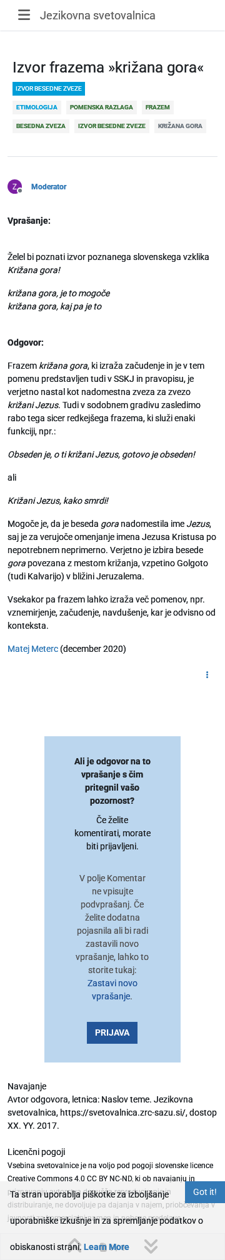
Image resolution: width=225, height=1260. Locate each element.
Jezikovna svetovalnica (98, 15)
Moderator (48, 186)
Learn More (106, 1247)
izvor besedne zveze (49, 88)
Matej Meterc (33, 649)
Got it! (205, 1192)
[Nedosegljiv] (19, 186)
